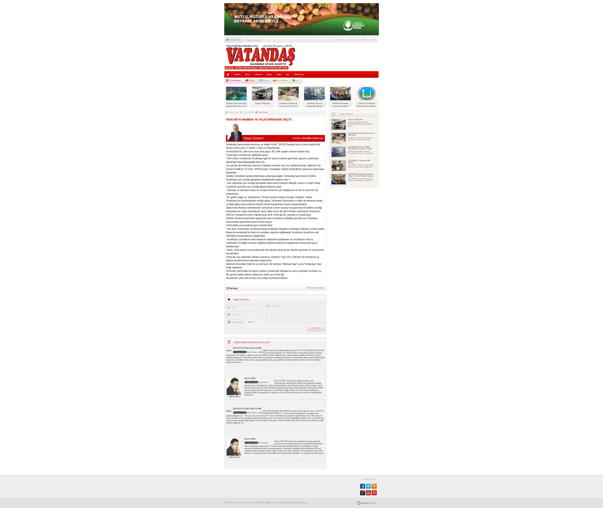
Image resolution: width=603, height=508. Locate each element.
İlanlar (252, 80)
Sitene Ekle (339, 39)
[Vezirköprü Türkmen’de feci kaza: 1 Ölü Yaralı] (338, 143)
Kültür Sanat (299, 74)
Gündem (237, 74)
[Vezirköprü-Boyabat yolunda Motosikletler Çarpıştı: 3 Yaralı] (338, 156)
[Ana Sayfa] (228, 74)
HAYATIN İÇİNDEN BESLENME (247, 348)
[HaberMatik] (370, 503)
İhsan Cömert (234, 112)
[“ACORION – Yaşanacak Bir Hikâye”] (338, 170)
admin (228, 350)
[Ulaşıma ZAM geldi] (338, 129)
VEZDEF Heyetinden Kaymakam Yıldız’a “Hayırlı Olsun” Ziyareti (360, 175)
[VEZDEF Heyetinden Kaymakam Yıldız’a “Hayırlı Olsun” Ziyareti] (338, 184)
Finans (265, 80)
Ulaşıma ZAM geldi (254, 40)
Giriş (357, 39)
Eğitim (269, 74)
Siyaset (247, 74)
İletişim (373, 39)
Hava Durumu (282, 80)
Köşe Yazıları (263, 112)
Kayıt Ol (350, 39)
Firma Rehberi (235, 80)
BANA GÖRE (250, 378)
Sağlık (278, 74)
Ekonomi (258, 74)
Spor (287, 74)
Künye (365, 39)
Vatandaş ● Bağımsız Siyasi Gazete (242, 502)
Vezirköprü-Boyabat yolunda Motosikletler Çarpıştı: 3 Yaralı (360, 148)
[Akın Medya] (359, 503)
